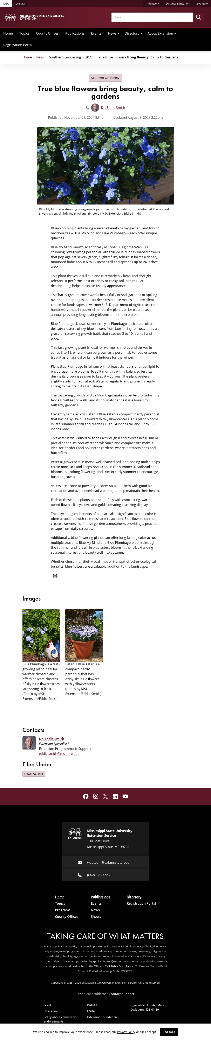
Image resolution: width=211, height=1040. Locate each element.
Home (8, 33)
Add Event (153, 3)
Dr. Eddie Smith (113, 107)
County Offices (47, 33)
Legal (47, 1005)
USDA (91, 1011)
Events (96, 33)
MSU (6, 3)
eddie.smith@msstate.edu (59, 753)
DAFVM (20, 3)
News (112, 33)
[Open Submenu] (118, 33)
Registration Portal (18, 45)
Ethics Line (51, 1011)
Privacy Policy (126, 1032)
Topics (24, 33)
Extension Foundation (102, 1017)
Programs (62, 910)
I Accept (169, 1031)
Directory (132, 33)
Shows (96, 916)
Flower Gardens (33, 773)
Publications (74, 33)
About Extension (160, 33)
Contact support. (122, 994)
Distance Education (177, 3)
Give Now (202, 3)
